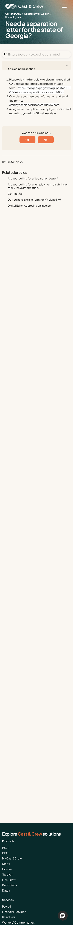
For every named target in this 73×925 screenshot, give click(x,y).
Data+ (6, 890)
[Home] (25, 6)
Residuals (8, 917)
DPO (5, 853)
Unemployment (13, 17)
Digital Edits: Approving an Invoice (29, 205)
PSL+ (5, 847)
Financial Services (14, 912)
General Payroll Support (36, 13)
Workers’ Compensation (18, 922)
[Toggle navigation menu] (64, 6)
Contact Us (15, 193)
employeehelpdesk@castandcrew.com (34, 104)
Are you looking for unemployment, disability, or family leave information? (38, 186)
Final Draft (9, 880)
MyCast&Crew (12, 858)
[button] (63, 916)
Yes (27, 139)
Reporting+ (9, 885)
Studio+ (7, 874)
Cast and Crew (13, 13)
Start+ (6, 863)
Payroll (6, 906)
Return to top (11, 161)
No (45, 139)
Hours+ (7, 869)
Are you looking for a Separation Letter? (33, 178)
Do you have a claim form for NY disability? (34, 199)
